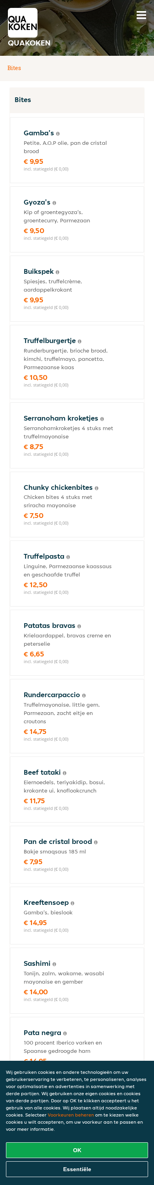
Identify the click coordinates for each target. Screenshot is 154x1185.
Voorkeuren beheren (71, 1115)
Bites (14, 68)
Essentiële (77, 1169)
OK (77, 1150)
